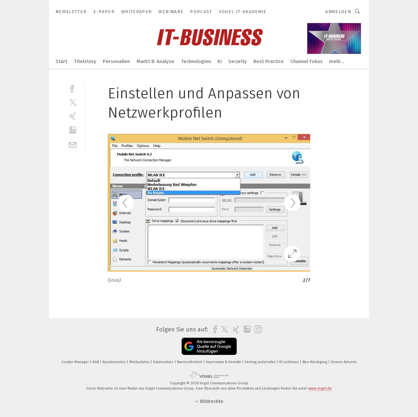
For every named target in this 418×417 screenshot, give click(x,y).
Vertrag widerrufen (261, 362)
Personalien (116, 61)
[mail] (73, 144)
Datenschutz (163, 362)
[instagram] (256, 330)
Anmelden (338, 11)
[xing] (73, 116)
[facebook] (73, 88)
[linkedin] (73, 130)
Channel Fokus (306, 61)
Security (237, 61)
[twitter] (73, 102)
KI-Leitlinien (289, 362)
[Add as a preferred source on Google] (209, 346)
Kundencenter (115, 362)
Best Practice (268, 61)
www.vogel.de (320, 388)
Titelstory (85, 61)
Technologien (196, 61)
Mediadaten (140, 362)
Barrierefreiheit (190, 362)
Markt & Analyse (155, 61)
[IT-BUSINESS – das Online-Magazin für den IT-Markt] (61, 61)
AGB (96, 362)
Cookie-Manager (76, 362)
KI (219, 61)
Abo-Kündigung (315, 362)
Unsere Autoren (344, 362)
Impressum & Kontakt (224, 362)
